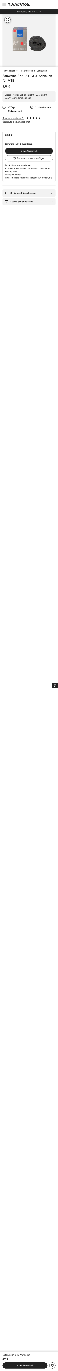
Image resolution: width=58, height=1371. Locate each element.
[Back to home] (19, 4)
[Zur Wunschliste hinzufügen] (52, 1365)
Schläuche (42, 70)
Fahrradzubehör (9, 70)
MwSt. (18, 174)
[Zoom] (7, 20)
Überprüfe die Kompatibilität (16, 121)
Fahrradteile (27, 70)
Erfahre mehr (11, 171)
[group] (29, 40)
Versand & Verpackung (41, 177)
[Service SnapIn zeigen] (55, 685)
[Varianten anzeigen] (3, 64)
